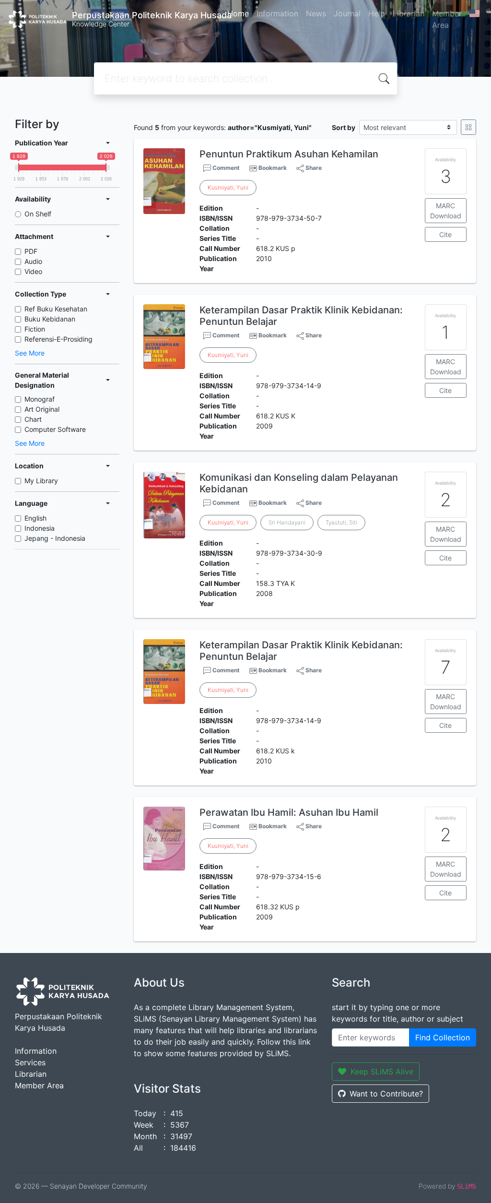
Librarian (408, 13)
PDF (30, 251)
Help (376, 13)
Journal (347, 13)
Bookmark (272, 167)
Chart (33, 419)
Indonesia (39, 528)
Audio (33, 261)
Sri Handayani (287, 522)
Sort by (343, 127)
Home (238, 13)
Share (313, 167)
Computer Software (55, 429)
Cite (445, 234)
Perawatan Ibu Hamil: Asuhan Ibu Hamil (288, 812)
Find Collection (442, 1037)
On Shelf (37, 214)
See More (30, 353)
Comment (225, 167)
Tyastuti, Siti (341, 522)
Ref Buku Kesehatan (55, 309)
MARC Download (445, 211)
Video (33, 271)
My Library (41, 480)
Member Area (447, 19)
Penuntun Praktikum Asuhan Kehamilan (288, 154)
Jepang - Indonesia (54, 538)
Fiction (34, 329)
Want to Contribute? (386, 1093)
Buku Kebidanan (49, 319)
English (35, 518)
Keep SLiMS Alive (382, 1071)
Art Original (41, 409)
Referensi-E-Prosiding (58, 339)
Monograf (39, 399)
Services (30, 1062)
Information (277, 13)
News (316, 13)
